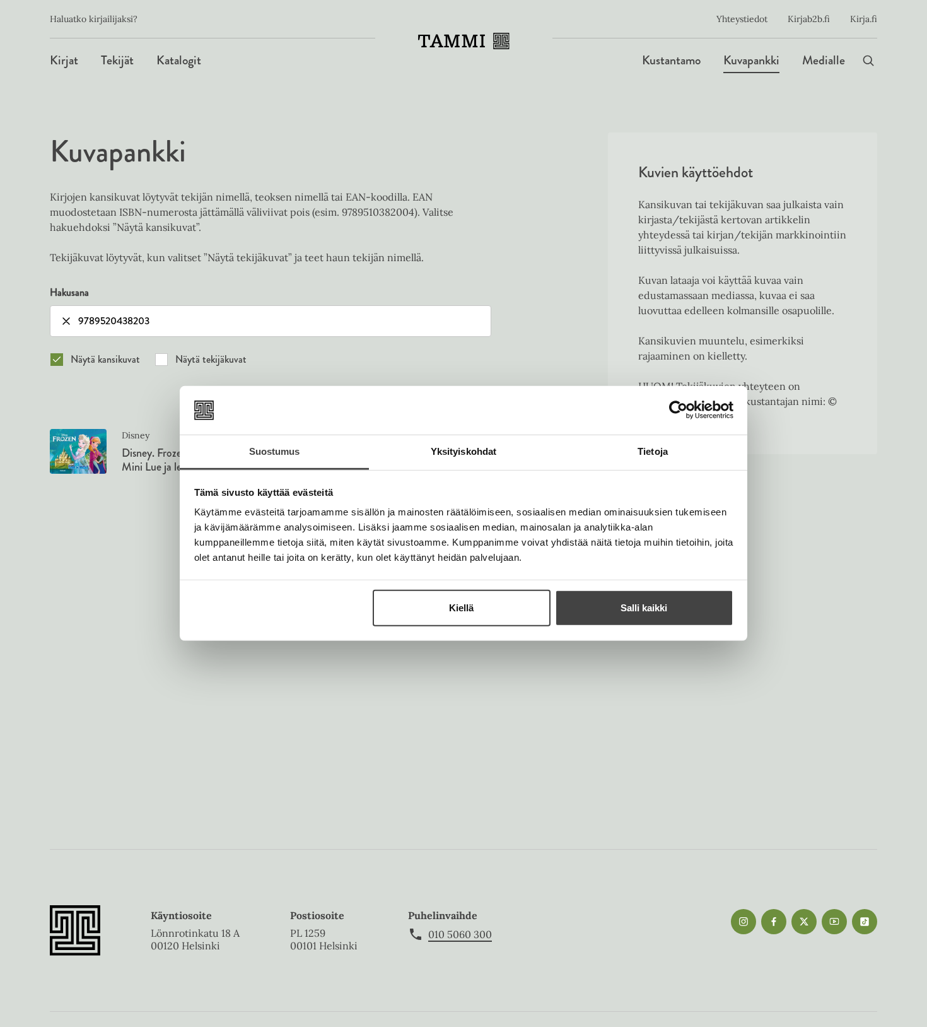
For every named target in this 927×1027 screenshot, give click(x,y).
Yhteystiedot (741, 19)
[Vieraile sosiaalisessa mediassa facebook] (773, 921)
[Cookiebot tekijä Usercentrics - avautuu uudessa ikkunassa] (678, 410)
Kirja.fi (863, 19)
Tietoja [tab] (653, 451)
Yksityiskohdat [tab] (463, 451)
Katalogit (178, 60)
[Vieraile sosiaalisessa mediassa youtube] (834, 921)
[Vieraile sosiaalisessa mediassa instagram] (743, 921)
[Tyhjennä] (66, 321)
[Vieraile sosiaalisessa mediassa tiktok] (864, 921)
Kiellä (461, 607)
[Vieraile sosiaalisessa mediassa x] (804, 921)
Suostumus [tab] (274, 451)
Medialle (823, 60)
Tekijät (117, 60)
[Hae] (868, 60)
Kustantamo (671, 60)
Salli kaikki (644, 607)
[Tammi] (464, 41)
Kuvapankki (751, 60)
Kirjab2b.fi (809, 19)
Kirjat (64, 60)
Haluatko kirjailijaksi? (93, 19)
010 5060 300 (460, 934)
